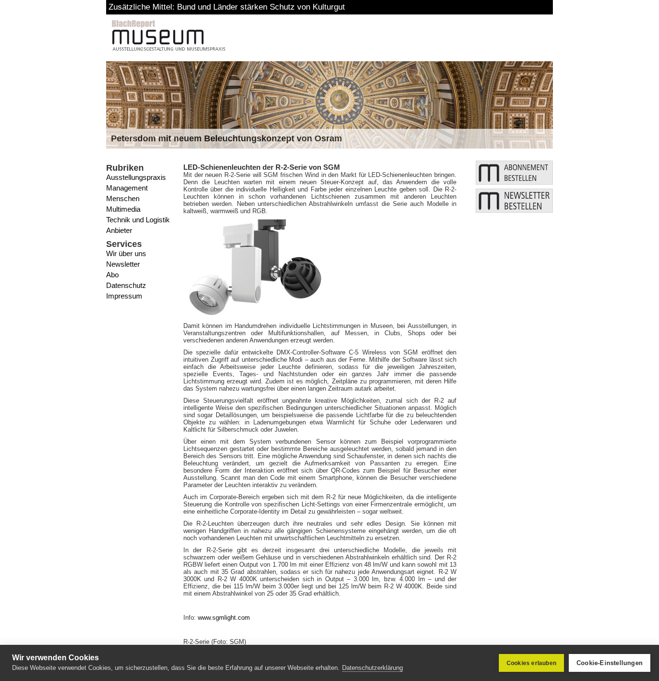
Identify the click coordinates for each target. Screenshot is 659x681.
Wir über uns (126, 253)
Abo (112, 275)
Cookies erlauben (531, 663)
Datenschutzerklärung (372, 667)
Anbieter (119, 230)
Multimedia (123, 209)
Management (127, 188)
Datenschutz (126, 285)
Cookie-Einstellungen (610, 663)
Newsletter (123, 264)
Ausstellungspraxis (136, 177)
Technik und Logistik (138, 220)
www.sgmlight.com (224, 617)
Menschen (122, 198)
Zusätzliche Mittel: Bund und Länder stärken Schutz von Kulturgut (227, 7)
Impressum (124, 296)
